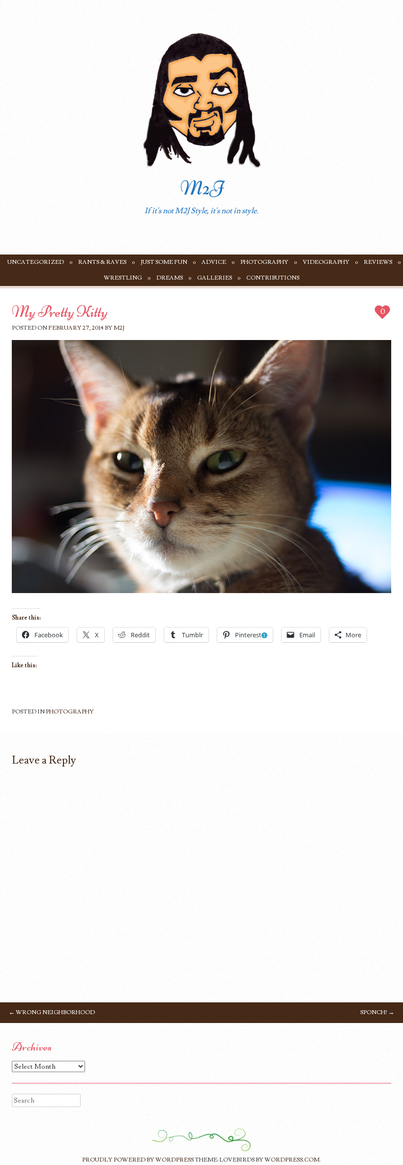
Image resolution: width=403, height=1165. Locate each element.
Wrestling (123, 278)
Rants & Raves (102, 262)
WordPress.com (291, 1160)
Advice (214, 262)
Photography (264, 262)
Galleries (214, 278)
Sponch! (377, 1012)
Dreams (169, 278)
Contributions (272, 278)
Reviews (378, 262)
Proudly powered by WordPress (138, 1160)
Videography (326, 262)
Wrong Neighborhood (52, 1012)
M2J (201, 188)
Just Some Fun (164, 262)
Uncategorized (35, 262)
